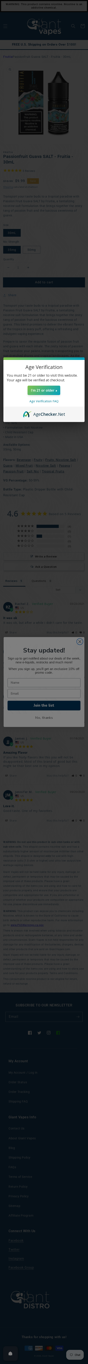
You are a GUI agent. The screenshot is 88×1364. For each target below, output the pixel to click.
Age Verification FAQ (44, 401)
